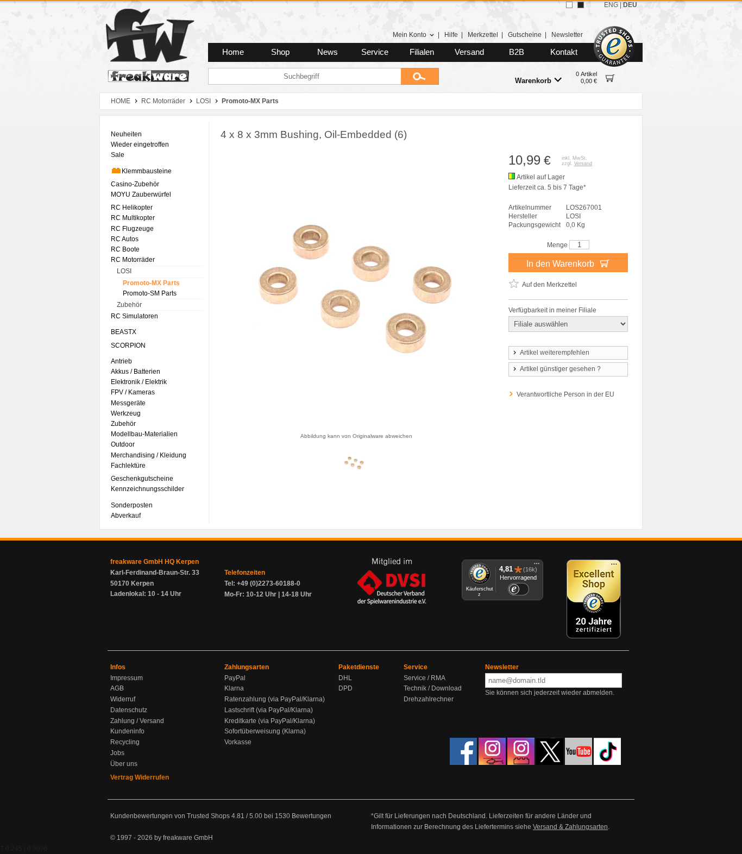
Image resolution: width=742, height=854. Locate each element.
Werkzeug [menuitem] (126, 413)
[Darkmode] (580, 5)
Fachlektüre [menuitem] (128, 465)
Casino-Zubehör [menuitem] (135, 184)
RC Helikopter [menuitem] (132, 207)
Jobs (117, 753)
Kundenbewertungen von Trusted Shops (170, 816)
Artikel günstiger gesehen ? (560, 369)
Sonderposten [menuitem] (132, 505)
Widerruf (122, 699)
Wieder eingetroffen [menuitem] (140, 144)
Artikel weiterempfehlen (554, 352)
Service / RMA (424, 678)
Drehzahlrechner (429, 699)
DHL (345, 678)
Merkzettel (483, 35)
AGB (117, 688)
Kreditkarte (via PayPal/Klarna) (269, 721)
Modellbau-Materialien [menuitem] (144, 434)
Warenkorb (533, 81)
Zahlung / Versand (137, 721)
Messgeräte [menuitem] (128, 403)
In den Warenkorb (561, 263)
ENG (611, 5)
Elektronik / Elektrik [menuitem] (139, 382)
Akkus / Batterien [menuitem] (135, 371)
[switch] (518, 589)
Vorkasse (237, 742)
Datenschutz (128, 710)
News (327, 52)
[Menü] (536, 566)
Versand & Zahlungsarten (570, 827)
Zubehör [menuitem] (129, 305)
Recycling (125, 742)
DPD (345, 688)
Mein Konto (409, 35)
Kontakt (563, 52)
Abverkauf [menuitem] (126, 515)
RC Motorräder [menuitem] (133, 259)
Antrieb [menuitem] (121, 361)
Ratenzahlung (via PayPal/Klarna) (274, 699)
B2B (516, 52)
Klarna (234, 688)
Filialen (422, 52)
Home (233, 52)
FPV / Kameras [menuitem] (133, 392)
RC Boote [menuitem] (125, 249)
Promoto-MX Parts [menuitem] (151, 283)
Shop (280, 52)
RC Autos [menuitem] (125, 239)
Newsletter (567, 35)
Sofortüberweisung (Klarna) (265, 731)
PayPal (235, 678)
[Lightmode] (569, 5)
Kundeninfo (127, 731)
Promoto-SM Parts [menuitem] (150, 293)
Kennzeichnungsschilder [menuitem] (147, 489)
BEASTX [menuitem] (123, 332)
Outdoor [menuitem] (123, 444)
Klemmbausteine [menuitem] (147, 171)
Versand (469, 52)
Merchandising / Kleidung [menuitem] (148, 455)
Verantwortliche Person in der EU (565, 394)
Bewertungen (311, 816)
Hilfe (451, 35)
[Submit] (420, 76)
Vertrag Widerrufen (139, 777)
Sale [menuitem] (117, 155)
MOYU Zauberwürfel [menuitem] (141, 194)
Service (374, 52)
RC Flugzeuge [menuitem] (132, 229)
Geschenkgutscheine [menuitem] (142, 478)
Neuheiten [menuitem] (126, 134)
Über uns (123, 764)
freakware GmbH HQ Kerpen (154, 562)
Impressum (126, 678)
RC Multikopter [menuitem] (133, 218)
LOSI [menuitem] (124, 271)
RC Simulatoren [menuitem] (134, 316)
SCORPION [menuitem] (128, 345)
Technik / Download (433, 688)
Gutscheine (525, 35)
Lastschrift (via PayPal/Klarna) (268, 710)
